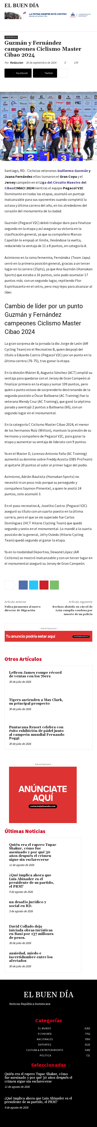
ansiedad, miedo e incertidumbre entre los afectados (31, 957)
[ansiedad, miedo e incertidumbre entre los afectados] (68, 959)
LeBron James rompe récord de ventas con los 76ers (35, 675)
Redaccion (16, 63)
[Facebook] (23, 585)
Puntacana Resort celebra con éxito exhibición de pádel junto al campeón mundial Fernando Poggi (36, 733)
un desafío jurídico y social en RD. (27, 904)
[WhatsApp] (54, 585)
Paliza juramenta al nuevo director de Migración (23, 608)
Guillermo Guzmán (72, 170)
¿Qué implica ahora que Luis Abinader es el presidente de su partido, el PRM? (31, 881)
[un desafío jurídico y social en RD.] (68, 908)
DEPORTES (11, 37)
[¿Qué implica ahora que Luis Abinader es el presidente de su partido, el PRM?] (68, 881)
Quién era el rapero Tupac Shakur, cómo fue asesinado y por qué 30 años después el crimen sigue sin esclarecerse (32, 852)
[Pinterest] (43, 585)
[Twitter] (33, 585)
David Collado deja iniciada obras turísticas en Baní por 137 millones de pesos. (31, 932)
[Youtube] (85, 1008)
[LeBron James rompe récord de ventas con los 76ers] (77, 680)
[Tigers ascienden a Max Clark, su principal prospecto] (77, 707)
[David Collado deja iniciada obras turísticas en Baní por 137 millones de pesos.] (68, 933)
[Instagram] (61, 1008)
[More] (63, 73)
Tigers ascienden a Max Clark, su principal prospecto (36, 702)
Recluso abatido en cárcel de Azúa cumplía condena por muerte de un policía (72, 610)
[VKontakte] (77, 1008)
